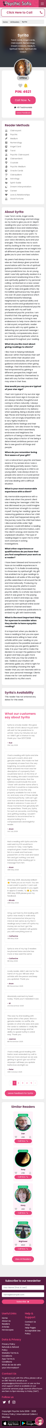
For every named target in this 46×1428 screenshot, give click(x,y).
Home (5, 22)
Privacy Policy (8, 1344)
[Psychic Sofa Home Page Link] (18, 3)
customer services (10, 1388)
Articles (5, 1326)
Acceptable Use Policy (32, 1332)
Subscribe (22, 1301)
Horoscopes (7, 1329)
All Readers (14, 22)
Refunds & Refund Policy (10, 1348)
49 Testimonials (24, 107)
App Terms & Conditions (8, 1360)
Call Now (21, 100)
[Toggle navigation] (42, 3)
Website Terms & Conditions (10, 1354)
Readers (6, 1323)
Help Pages (30, 1327)
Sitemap (6, 1417)
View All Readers (23, 1259)
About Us (6, 1321)
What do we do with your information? (11, 1366)
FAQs (27, 1324)
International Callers (26, 1414)
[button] (23, 12)
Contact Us (30, 1321)
